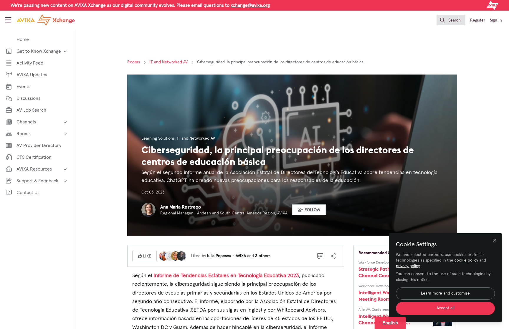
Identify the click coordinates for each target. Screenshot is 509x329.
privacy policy (408, 266)
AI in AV (364, 310)
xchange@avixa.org (250, 5)
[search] (451, 20)
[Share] (333, 256)
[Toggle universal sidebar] (8, 20)
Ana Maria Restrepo (180, 207)
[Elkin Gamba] (181, 255)
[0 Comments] (320, 256)
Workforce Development (377, 262)
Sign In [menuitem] (496, 20)
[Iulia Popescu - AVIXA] (163, 255)
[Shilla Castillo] (169, 255)
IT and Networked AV (168, 62)
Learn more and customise (445, 293)
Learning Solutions (158, 138)
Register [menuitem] (477, 20)
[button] (309, 209)
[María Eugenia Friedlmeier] (175, 255)
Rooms (133, 62)
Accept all (445, 308)
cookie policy (466, 260)
